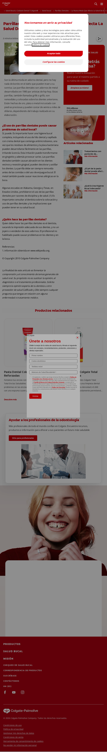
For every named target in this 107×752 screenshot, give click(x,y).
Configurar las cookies (53, 62)
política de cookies (40, 45)
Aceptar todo (53, 54)
